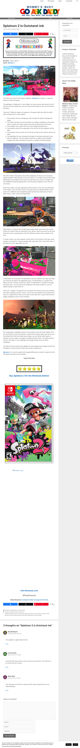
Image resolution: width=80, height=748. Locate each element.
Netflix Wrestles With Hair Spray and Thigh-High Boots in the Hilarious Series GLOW (27, 613)
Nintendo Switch (14, 612)
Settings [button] (69, 744)
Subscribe (67, 41)
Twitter (31, 600)
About (60, 1)
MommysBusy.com (40, 5)
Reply (7, 644)
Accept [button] (75, 744)
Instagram (38, 600)
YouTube (45, 600)
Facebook (24, 600)
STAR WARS (69, 18)
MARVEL (32, 18)
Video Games (21, 610)
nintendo (7, 612)
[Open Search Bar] (77, 1)
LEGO (50, 18)
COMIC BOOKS (11, 18)
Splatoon (21, 612)
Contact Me (69, 1)
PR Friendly (51, 1)
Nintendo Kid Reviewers (11, 610)
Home (42, 1)
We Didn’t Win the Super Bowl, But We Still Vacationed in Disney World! (23, 615)
